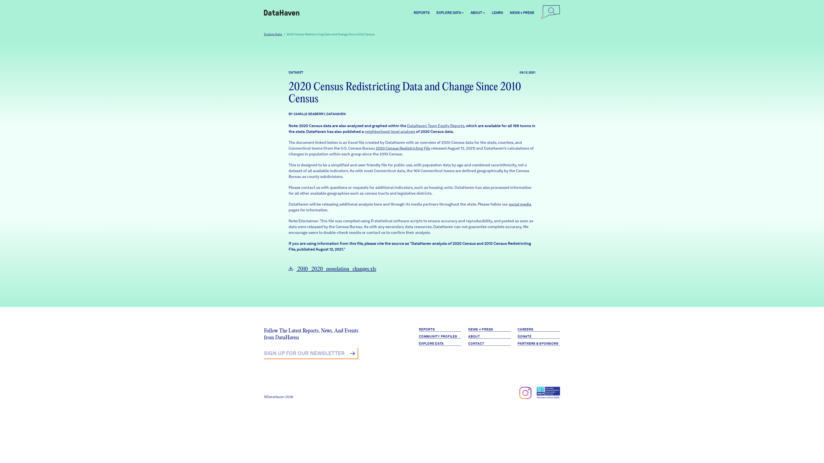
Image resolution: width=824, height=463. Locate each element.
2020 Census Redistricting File (403, 148)
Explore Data (273, 34)
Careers (525, 329)
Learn (497, 13)
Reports (422, 13)
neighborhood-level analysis (390, 131)
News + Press (522, 13)
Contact (476, 344)
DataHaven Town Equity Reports (435, 125)
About (474, 336)
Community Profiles (438, 336)
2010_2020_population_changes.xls (336, 269)
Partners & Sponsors (538, 344)
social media (520, 204)
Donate (525, 336)
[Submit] (352, 353)
